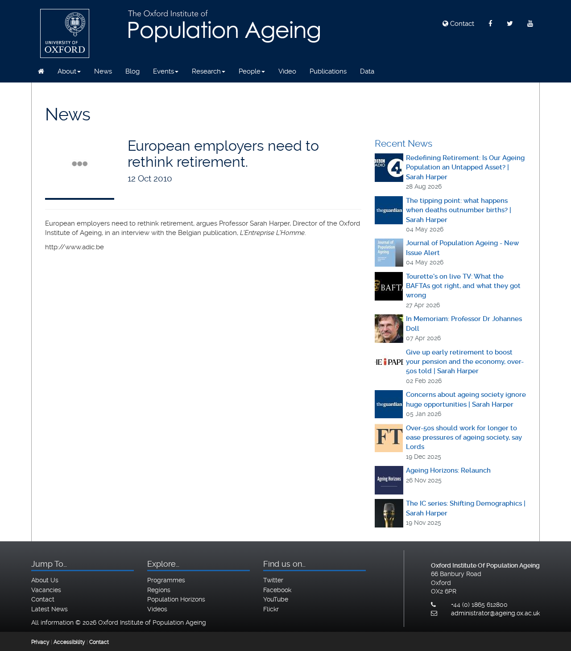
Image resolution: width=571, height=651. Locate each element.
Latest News (49, 609)
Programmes (166, 580)
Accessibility (69, 642)
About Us (44, 580)
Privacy (40, 642)
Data (367, 71)
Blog (132, 71)
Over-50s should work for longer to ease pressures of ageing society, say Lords (464, 437)
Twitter (273, 580)
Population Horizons (176, 599)
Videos (157, 609)
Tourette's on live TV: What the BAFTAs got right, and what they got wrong (463, 286)
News (103, 71)
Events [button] (163, 71)
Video (287, 71)
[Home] (41, 71)
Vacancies (46, 589)
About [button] (67, 71)
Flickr (271, 609)
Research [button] (206, 71)
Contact (461, 24)
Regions (158, 589)
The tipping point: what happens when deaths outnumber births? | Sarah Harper (458, 210)
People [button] (250, 71)
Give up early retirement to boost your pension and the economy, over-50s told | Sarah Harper (465, 361)
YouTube (275, 599)
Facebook (277, 589)
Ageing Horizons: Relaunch (448, 470)
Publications (328, 71)
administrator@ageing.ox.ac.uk (495, 613)
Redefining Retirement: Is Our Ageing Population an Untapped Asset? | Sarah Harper (465, 167)
